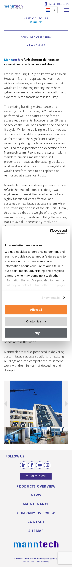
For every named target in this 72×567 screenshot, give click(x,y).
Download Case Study (36, 37)
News (36, 495)
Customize (33, 321)
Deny (36, 333)
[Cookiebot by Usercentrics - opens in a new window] (50, 231)
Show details (50, 297)
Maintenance (36, 504)
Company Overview (36, 513)
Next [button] (63, 404)
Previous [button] (7, 404)
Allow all (36, 309)
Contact (36, 522)
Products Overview (36, 486)
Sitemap (36, 531)
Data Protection (59, 4)
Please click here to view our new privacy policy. (36, 558)
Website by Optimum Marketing (36, 561)
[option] (36, 404)
